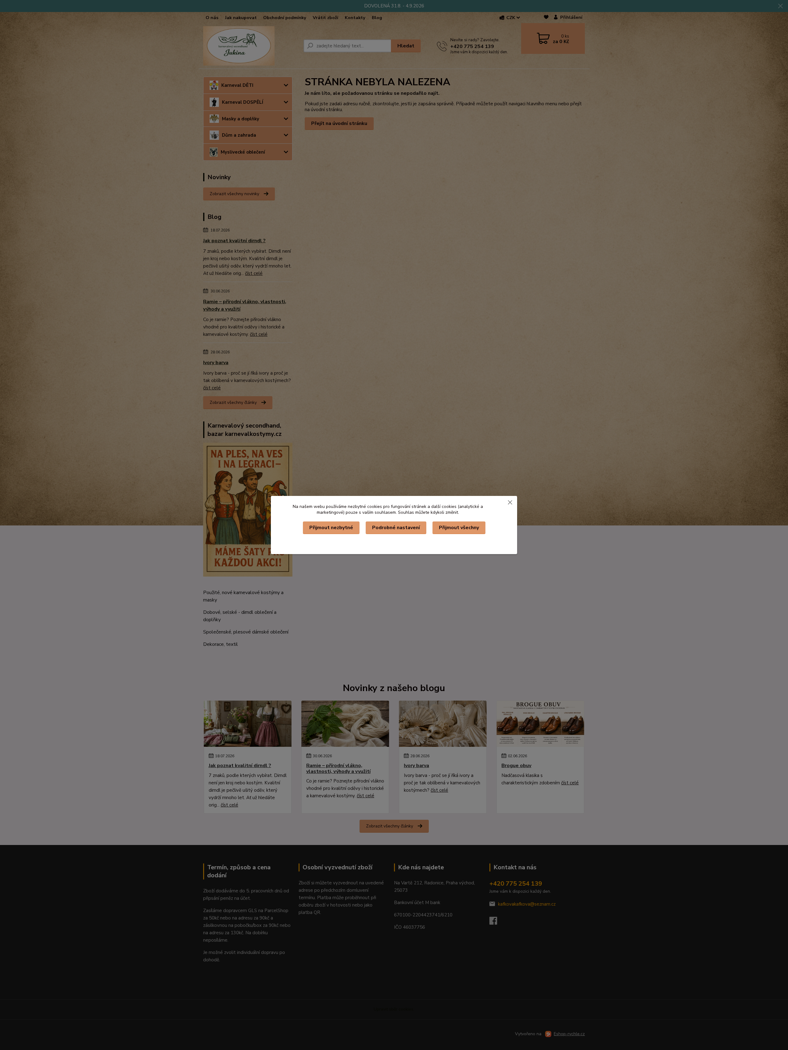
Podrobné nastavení (396, 527)
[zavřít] (510, 502)
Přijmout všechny (459, 527)
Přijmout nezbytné (331, 527)
